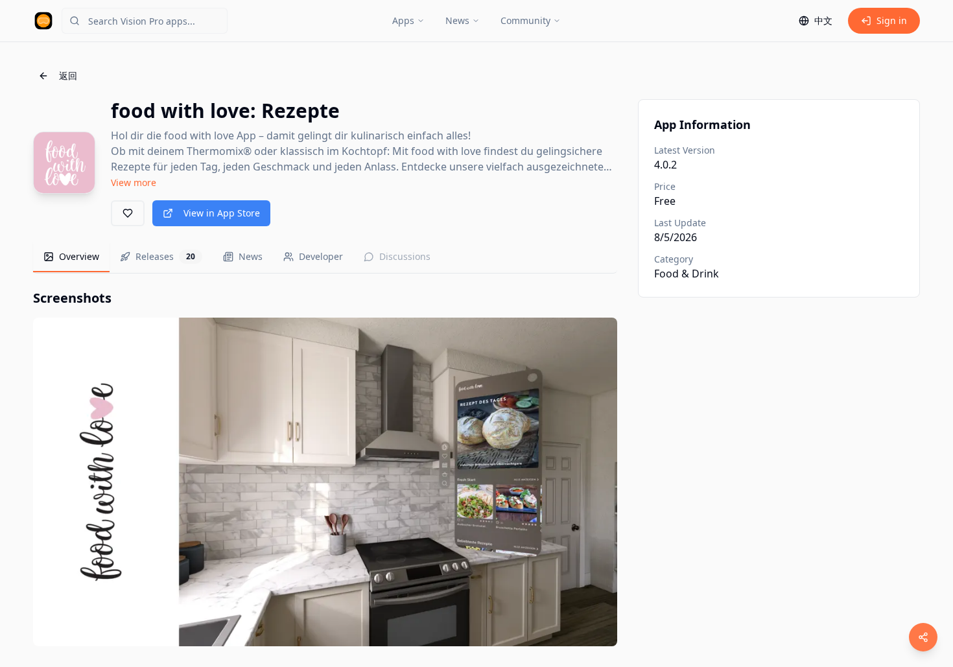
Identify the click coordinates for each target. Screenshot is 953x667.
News (457, 20)
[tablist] (325, 258)
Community (525, 20)
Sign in (892, 20)
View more (133, 182)
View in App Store (221, 213)
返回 (68, 75)
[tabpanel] (325, 467)
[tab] (71, 257)
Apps (403, 20)
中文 (823, 20)
